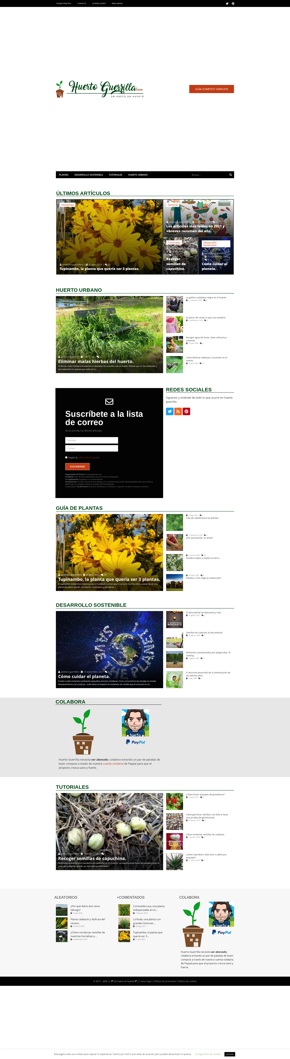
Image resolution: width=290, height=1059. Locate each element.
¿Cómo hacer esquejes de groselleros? (205, 794)
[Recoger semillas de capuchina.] (180, 255)
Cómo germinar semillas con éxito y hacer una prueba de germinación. (207, 816)
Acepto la (83, 457)
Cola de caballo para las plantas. (202, 517)
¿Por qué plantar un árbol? (199, 538)
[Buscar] (230, 174)
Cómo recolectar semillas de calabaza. (205, 834)
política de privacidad (88, 457)
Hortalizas (67, 205)
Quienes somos (99, 3)
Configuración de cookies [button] (208, 1054)
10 (203, 363)
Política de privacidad (165, 981)
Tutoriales (115, 174)
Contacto (81, 3)
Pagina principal (63, 3)
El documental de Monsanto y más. (204, 612)
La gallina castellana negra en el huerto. (206, 297)
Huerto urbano (138, 174)
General (173, 205)
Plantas (63, 174)
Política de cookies (187, 981)
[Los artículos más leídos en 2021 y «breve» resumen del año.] (198, 218)
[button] (211, 89)
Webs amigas (117, 3)
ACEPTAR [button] (229, 1054)
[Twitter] (227, 3)
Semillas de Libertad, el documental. (204, 632)
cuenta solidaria (113, 763)
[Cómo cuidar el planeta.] (216, 255)
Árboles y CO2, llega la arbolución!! (203, 577)
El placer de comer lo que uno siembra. (206, 317)
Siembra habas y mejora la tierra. (203, 558)
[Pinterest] (233, 3)
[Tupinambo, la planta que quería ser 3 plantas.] (109, 237)
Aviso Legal (146, 981)
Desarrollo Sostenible (88, 174)
